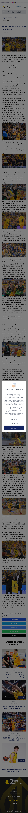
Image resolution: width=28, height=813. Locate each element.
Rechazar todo (14, 423)
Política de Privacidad (15, 414)
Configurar (14, 419)
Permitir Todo (14, 428)
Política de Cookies (17, 411)
